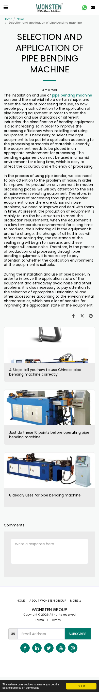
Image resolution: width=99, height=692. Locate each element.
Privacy (56, 620)
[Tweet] (82, 315)
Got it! (81, 686)
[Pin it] (91, 315)
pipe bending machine (72, 95)
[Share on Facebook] (73, 315)
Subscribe (78, 633)
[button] (5, 7)
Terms (39, 620)
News (21, 19)
